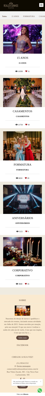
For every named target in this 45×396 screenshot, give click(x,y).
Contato (23, 386)
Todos (4, 16)
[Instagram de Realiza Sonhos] (24, 379)
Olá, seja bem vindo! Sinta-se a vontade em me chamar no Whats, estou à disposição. (25, 382)
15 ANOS (15, 16)
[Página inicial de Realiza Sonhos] (11, 6)
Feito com (22, 394)
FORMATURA (29, 16)
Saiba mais (22, 338)
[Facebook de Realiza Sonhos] (20, 379)
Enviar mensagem (23, 366)
